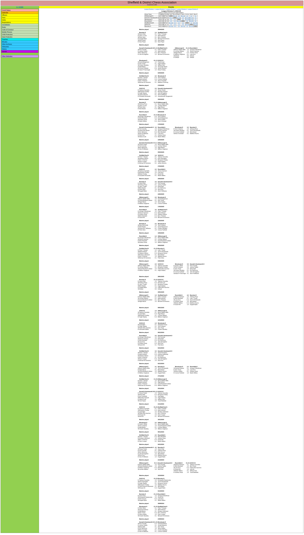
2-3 (175, 24)
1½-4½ (179, 17)
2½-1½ (183, 16)
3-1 (195, 16)
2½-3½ (187, 19)
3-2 (187, 21)
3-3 (183, 17)
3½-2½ (191, 21)
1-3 (187, 16)
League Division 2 (160, 9)
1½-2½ (171, 23)
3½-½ (175, 16)
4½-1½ (191, 17)
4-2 (195, 17)
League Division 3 (171, 9)
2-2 (179, 16)
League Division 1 (149, 9)
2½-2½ (191, 26)
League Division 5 (193, 9)
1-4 (191, 23)
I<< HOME (19, 7)
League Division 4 (182, 9)
